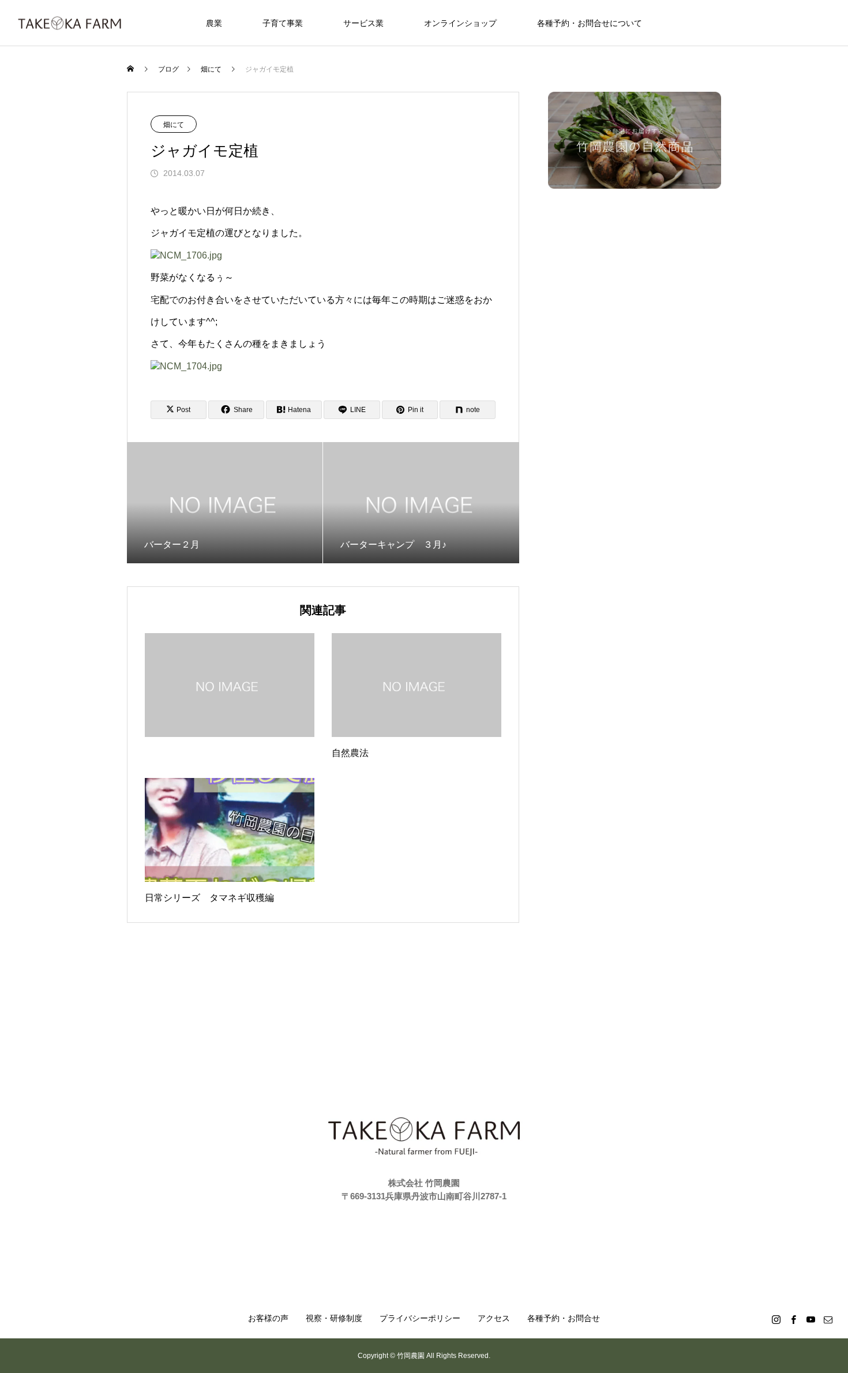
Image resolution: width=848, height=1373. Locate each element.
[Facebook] (793, 1319)
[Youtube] (810, 1319)
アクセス (494, 1318)
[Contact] (828, 1319)
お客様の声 (268, 1318)
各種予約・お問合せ (563, 1318)
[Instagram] (776, 1319)
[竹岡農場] (69, 23)
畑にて (173, 125)
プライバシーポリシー (420, 1318)
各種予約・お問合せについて (589, 23)
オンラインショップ (460, 23)
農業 (214, 23)
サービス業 (363, 23)
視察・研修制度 (334, 1318)
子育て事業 (282, 23)
